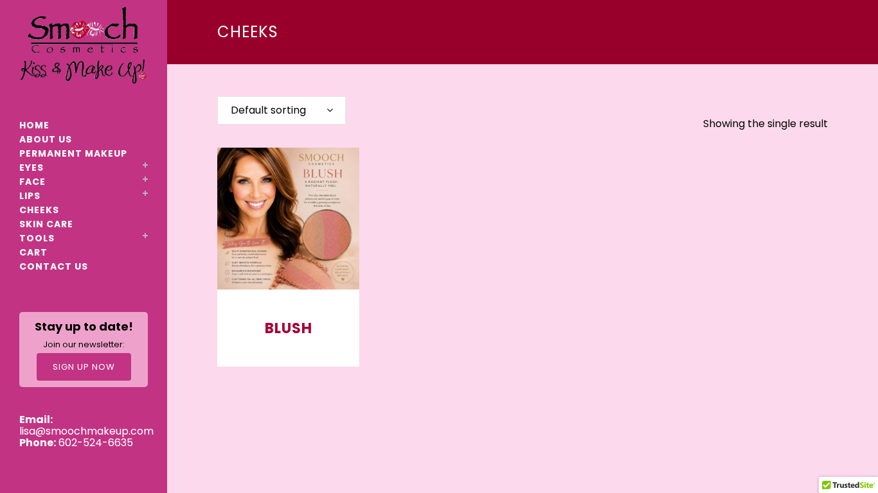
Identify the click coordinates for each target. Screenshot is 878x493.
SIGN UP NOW (84, 367)
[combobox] (281, 110)
